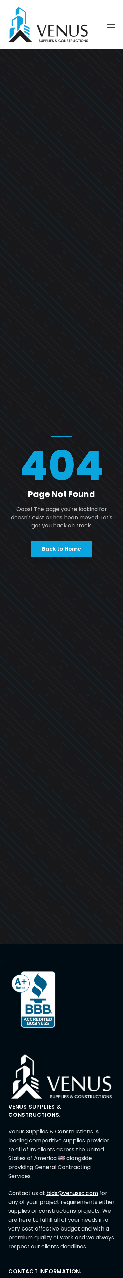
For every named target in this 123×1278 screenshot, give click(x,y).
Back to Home (61, 549)
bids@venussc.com (72, 1193)
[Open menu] (111, 24)
